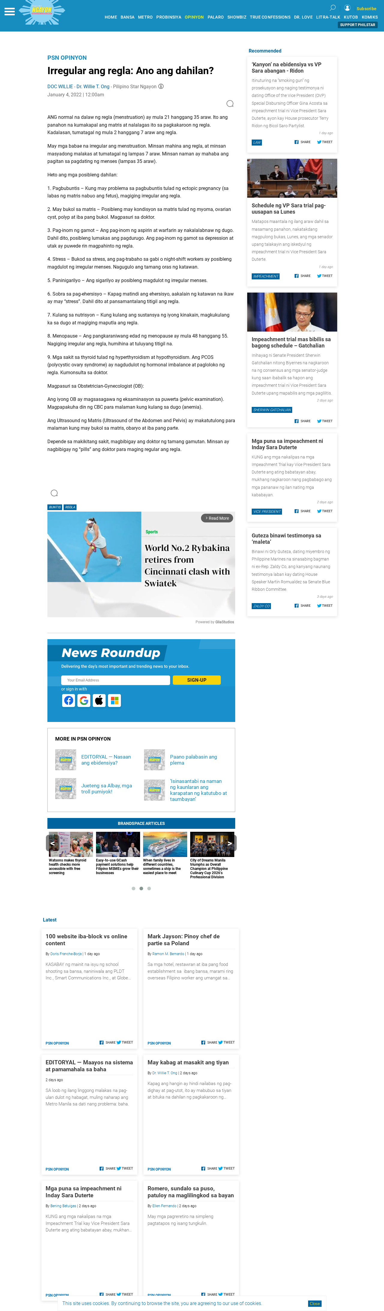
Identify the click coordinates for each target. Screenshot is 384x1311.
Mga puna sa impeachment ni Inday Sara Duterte (84, 1192)
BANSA (127, 17)
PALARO (216, 17)
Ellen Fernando (164, 1206)
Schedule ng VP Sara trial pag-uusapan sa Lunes (289, 208)
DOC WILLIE (60, 86)
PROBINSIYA (168, 17)
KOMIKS (370, 17)
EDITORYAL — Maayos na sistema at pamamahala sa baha (89, 1066)
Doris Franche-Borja (66, 954)
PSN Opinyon (67, 57)
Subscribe (366, 8)
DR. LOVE (303, 17)
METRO (145, 17)
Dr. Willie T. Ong (93, 86)
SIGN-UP (196, 680)
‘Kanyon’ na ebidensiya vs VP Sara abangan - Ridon (287, 67)
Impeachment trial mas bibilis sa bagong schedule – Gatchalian (291, 342)
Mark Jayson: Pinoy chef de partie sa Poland (184, 940)
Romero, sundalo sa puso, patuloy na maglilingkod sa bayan (191, 1192)
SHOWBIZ (236, 17)
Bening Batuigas (63, 1206)
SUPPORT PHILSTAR (357, 25)
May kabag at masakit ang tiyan (188, 1062)
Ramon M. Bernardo (168, 954)
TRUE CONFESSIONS (270, 17)
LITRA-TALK (328, 17)
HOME (111, 17)
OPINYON (194, 17)
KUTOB (351, 17)
